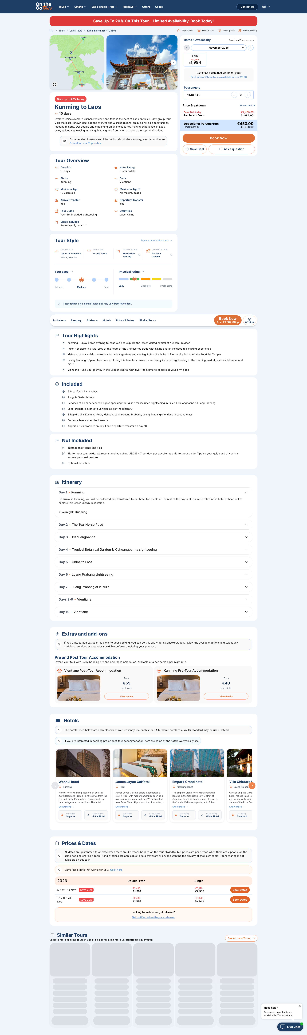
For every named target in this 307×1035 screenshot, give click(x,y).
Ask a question (234, 149)
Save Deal (197, 149)
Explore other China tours (155, 240)
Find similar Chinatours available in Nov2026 (219, 77)
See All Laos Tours (239, 938)
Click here (116, 869)
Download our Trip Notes (85, 143)
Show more (65, 806)
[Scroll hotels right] (252, 785)
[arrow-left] (187, 48)
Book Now (219, 138)
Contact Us (247, 6)
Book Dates (240, 889)
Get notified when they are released (153, 917)
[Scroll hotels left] (55, 785)
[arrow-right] (251, 48)
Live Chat (293, 1026)
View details (126, 696)
